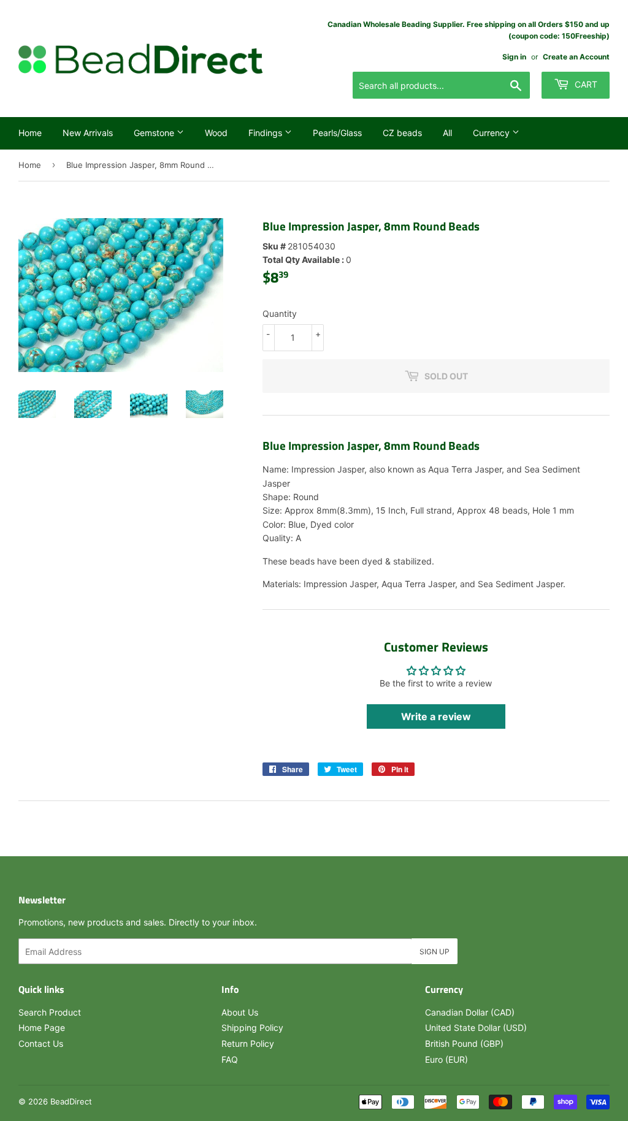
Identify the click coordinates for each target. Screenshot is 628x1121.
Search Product (49, 1012)
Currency (492, 132)
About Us (239, 1012)
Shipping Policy (252, 1027)
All (447, 132)
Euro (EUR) (446, 1059)
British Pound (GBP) (464, 1043)
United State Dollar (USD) (476, 1027)
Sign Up (434, 951)
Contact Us (40, 1043)
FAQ (229, 1059)
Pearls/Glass (337, 132)
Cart (584, 84)
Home (30, 132)
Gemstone (155, 132)
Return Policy (247, 1043)
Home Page (41, 1027)
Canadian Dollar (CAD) (470, 1012)
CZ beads (402, 132)
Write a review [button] (436, 716)
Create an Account (576, 56)
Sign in (514, 56)
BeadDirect (71, 1101)
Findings (266, 132)
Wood (216, 132)
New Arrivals (88, 132)
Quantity (279, 313)
